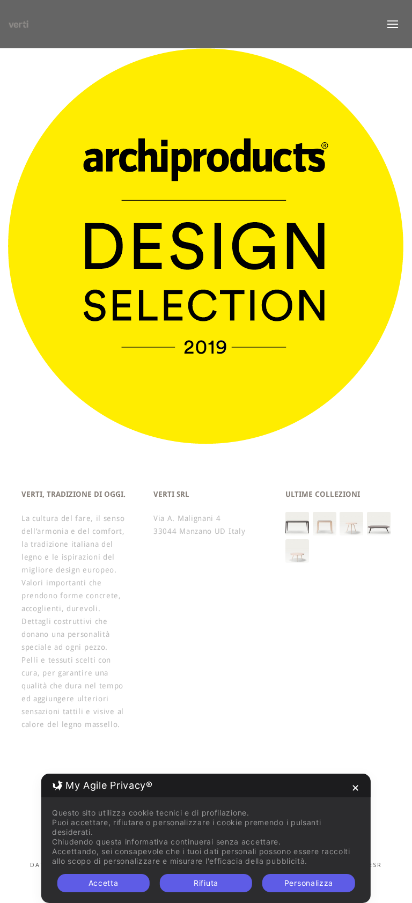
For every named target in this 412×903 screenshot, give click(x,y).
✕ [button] (355, 788)
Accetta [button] (104, 882)
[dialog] (206, 838)
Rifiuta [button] (206, 882)
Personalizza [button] (308, 882)
